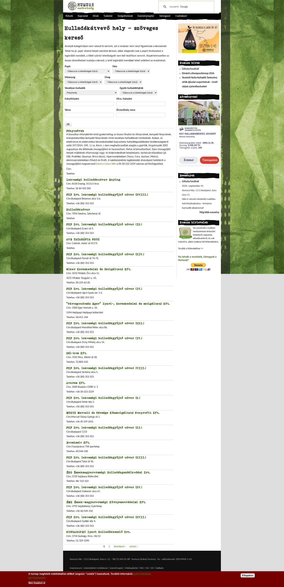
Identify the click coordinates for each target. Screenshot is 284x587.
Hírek (96, 16)
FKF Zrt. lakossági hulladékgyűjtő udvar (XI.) (104, 427)
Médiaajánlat (131, 568)
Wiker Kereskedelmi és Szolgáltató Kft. (98, 269)
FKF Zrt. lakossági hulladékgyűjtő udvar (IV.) (104, 288)
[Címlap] (81, 6)
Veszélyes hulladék (75, 88)
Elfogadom (247, 575)
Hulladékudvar (78, 209)
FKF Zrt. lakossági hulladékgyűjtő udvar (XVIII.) (107, 194)
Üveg (107, 77)
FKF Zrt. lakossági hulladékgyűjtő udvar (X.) (103, 397)
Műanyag (70, 77)
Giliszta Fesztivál (190, 69)
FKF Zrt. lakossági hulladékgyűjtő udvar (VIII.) (106, 368)
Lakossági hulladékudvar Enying (93, 179)
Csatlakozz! (181, 16)
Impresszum (76, 568)
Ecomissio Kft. (78, 442)
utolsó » (134, 546)
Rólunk (69, 16)
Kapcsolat (83, 16)
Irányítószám (72, 99)
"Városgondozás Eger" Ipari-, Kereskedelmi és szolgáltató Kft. (118, 303)
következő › (120, 546)
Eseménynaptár (146, 16)
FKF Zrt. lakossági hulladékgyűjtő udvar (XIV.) (105, 254)
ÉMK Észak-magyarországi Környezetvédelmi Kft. (106, 502)
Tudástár (108, 16)
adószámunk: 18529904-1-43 (177, 559)
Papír (68, 66)
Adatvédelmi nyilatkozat (96, 568)
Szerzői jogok (116, 568)
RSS (142, 568)
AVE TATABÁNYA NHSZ (83, 239)
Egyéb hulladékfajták (131, 88)
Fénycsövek (75, 130)
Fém (115, 66)
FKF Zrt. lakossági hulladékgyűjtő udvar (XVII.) (106, 517)
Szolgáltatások (125, 16)
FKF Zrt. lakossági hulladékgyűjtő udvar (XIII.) (106, 457)
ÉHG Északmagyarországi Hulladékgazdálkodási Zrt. (108, 472)
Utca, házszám (124, 99)
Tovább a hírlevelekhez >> (190, 248)
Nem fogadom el (36, 582)
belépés (160, 568)
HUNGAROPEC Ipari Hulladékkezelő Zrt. (98, 531)
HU (147, 568)
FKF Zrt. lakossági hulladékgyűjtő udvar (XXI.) (105, 323)
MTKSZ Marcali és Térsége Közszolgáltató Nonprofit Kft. (113, 412)
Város (68, 110)
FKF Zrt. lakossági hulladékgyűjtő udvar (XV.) (104, 487)
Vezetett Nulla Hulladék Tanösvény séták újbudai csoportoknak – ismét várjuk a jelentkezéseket (200, 82)
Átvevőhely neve (125, 110)
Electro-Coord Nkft (106, 164)
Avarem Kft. (76, 382)
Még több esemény (209, 212)
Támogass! (165, 16)
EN (152, 568)
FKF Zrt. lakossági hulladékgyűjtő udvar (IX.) (104, 224)
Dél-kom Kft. (76, 353)
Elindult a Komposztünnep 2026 (198, 73)
